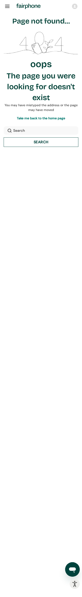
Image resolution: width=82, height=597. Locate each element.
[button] (74, 6)
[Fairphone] (31, 6)
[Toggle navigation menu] (7, 6)
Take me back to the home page (41, 118)
